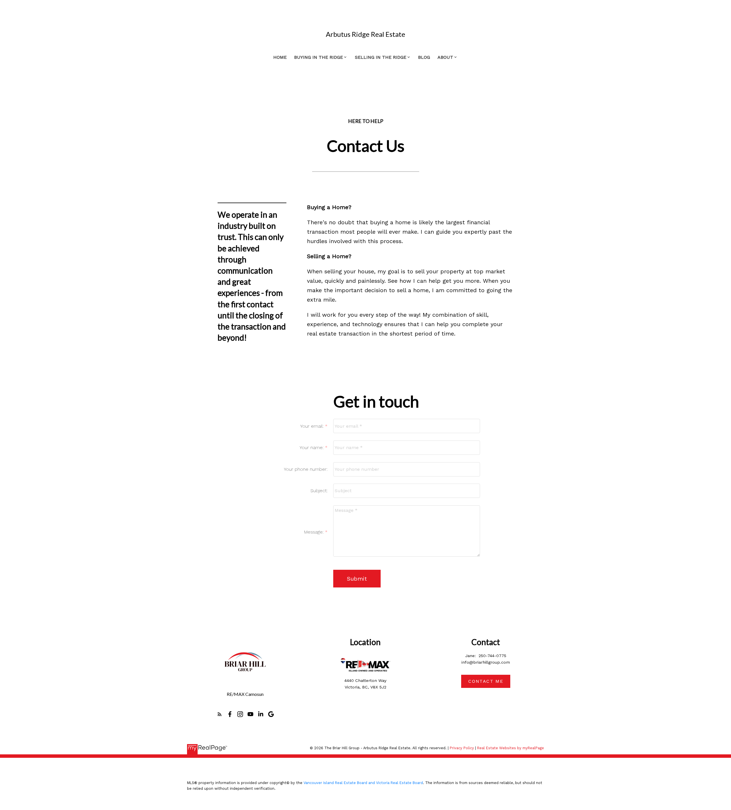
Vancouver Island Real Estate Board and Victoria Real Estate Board (363, 783)
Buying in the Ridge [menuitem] (318, 57)
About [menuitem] (445, 57)
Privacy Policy (462, 748)
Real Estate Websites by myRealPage (510, 748)
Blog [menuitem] (424, 57)
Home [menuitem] (280, 57)
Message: (314, 532)
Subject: (319, 490)
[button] (219, 714)
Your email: (312, 426)
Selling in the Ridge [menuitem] (380, 57)
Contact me (485, 681)
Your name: (312, 447)
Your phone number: (306, 469)
